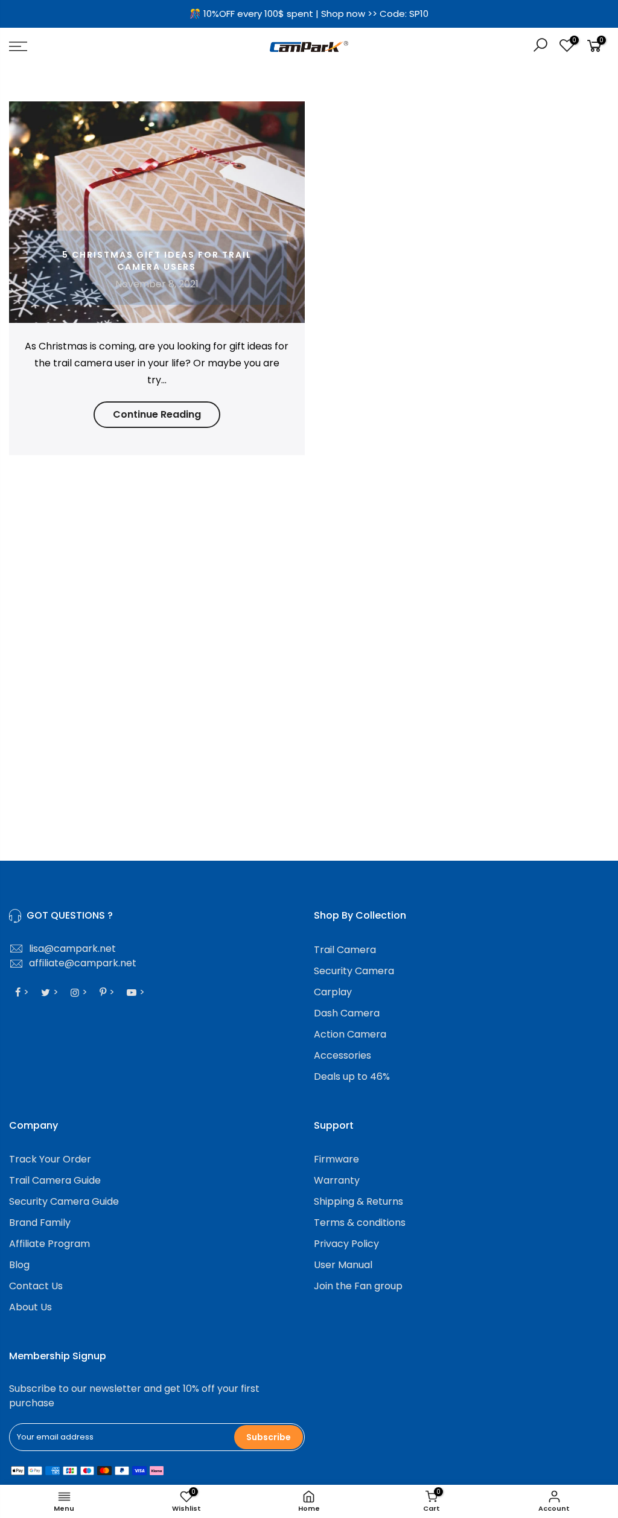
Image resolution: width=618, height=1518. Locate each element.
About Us (30, 1307)
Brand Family (40, 1222)
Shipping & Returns (358, 1201)
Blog (19, 1265)
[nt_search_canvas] (540, 47)
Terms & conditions (360, 1222)
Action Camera (350, 1034)
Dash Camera (347, 1013)
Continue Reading (157, 414)
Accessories (342, 1055)
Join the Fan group (358, 1286)
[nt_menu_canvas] (106, 46)
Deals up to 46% (352, 1076)
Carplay (333, 992)
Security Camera (354, 971)
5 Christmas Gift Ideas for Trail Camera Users (157, 261)
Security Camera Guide (64, 1201)
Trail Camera (345, 950)
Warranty (337, 1180)
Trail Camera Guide (55, 1180)
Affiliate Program (49, 1244)
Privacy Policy (346, 1244)
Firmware (336, 1159)
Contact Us (36, 1286)
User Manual (343, 1265)
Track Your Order (50, 1159)
